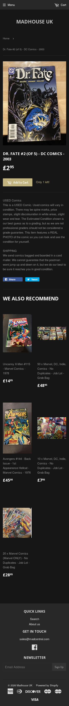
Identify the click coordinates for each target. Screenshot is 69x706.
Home (6, 38)
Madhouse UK (34, 21)
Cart (63, 5)
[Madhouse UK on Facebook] (34, 648)
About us (34, 624)
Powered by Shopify (47, 685)
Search (34, 619)
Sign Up (59, 667)
